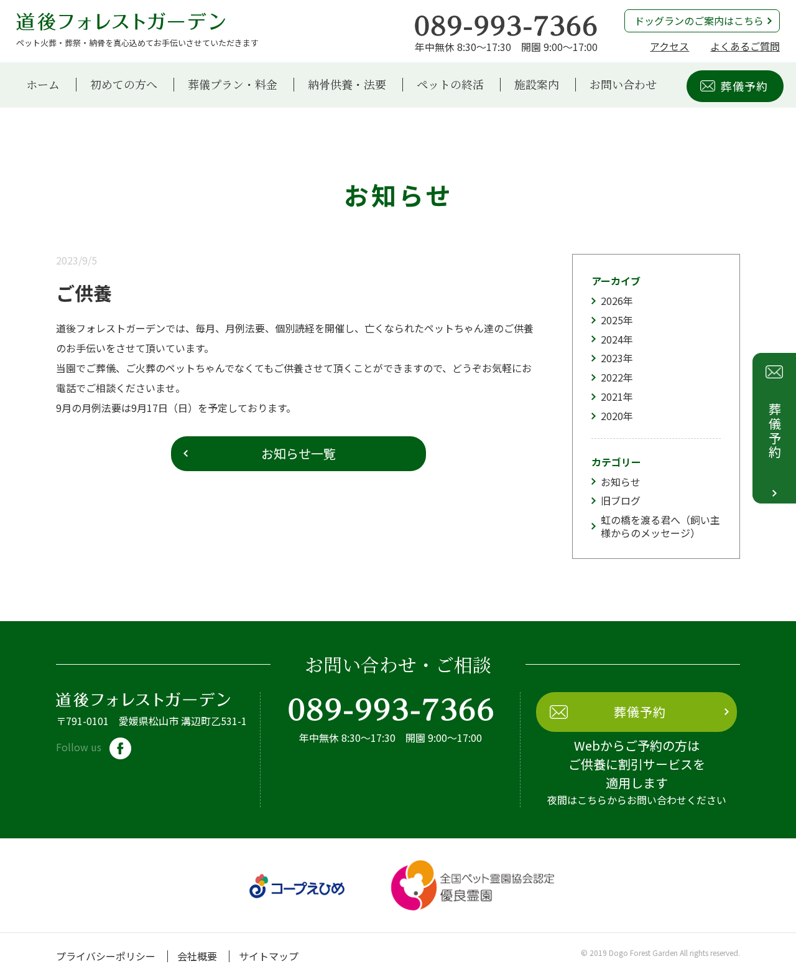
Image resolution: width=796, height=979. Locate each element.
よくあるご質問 (745, 46)
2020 (612, 415)
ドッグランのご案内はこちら (699, 20)
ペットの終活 (450, 84)
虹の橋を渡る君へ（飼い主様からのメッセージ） (660, 526)
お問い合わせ (623, 84)
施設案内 (536, 84)
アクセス (669, 46)
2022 (612, 377)
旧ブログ (621, 500)
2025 (612, 319)
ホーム (43, 84)
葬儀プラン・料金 (232, 84)
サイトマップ (268, 956)
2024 (612, 339)
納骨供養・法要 (347, 84)
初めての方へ (123, 84)
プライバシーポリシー (105, 956)
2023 (612, 357)
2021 (612, 396)
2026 (612, 300)
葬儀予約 (744, 86)
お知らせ (621, 481)
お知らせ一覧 (298, 453)
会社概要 (197, 956)
